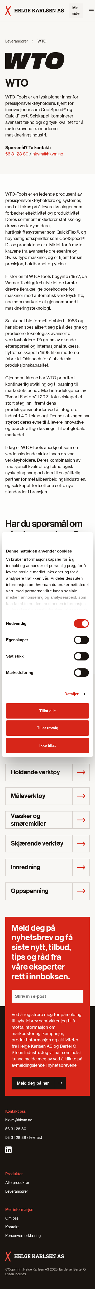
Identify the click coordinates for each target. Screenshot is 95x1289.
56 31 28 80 (16, 153)
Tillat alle (47, 711)
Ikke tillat (47, 745)
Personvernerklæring (23, 1235)
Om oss (11, 1218)
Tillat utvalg (47, 728)
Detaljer (71, 694)
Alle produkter (17, 1182)
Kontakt (12, 1227)
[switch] (81, 640)
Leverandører (16, 41)
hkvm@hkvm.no (47, 153)
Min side (75, 11)
